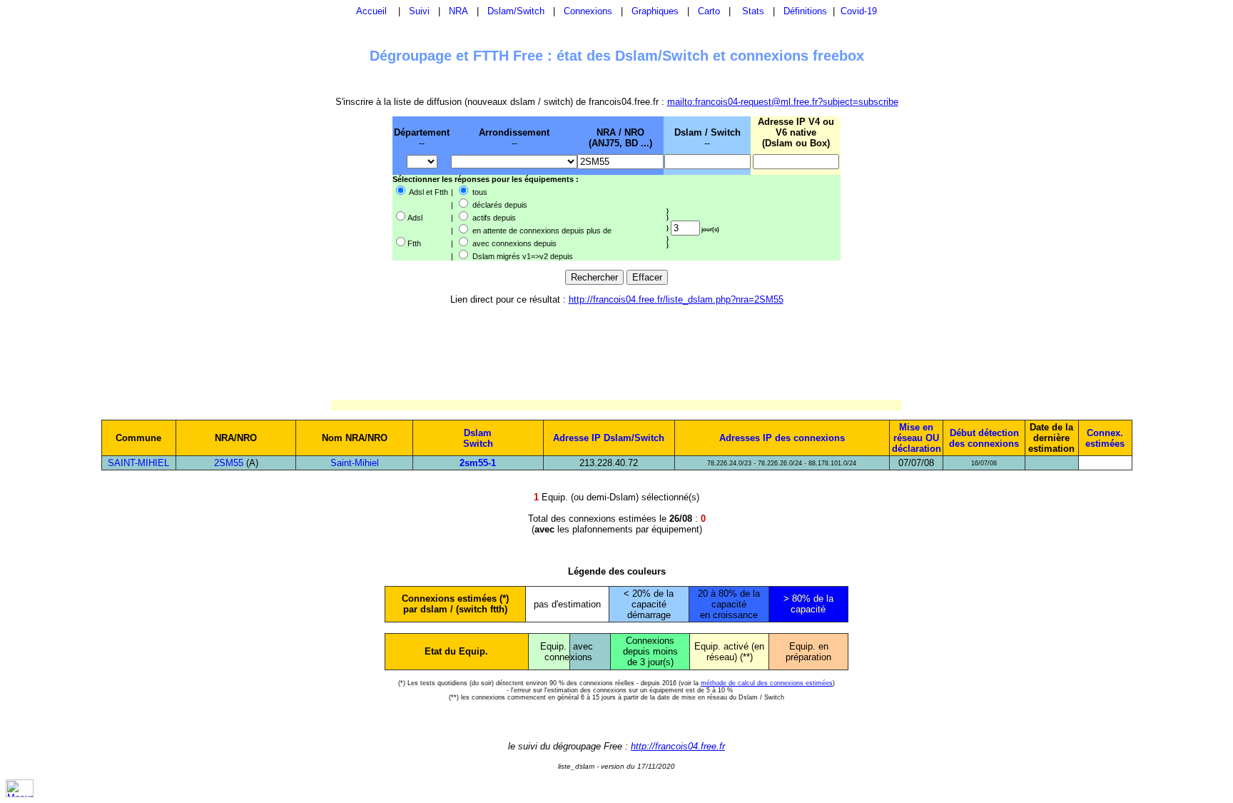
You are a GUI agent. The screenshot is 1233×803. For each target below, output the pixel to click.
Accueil (371, 11)
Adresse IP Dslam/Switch (608, 438)
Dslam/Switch (515, 11)
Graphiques (655, 11)
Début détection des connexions (984, 438)
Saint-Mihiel (354, 463)
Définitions (805, 11)
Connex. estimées (1105, 438)
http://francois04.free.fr (678, 746)
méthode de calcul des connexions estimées (767, 683)
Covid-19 (859, 11)
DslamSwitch (478, 438)
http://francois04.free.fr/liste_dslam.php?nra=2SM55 (676, 299)
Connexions (588, 11)
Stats (753, 11)
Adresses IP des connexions (782, 438)
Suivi (419, 11)
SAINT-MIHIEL (138, 463)
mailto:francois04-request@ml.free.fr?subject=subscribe (782, 101)
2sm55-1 (478, 463)
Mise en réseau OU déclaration (916, 438)
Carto (709, 11)
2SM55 (228, 463)
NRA (458, 11)
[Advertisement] (318, 187)
